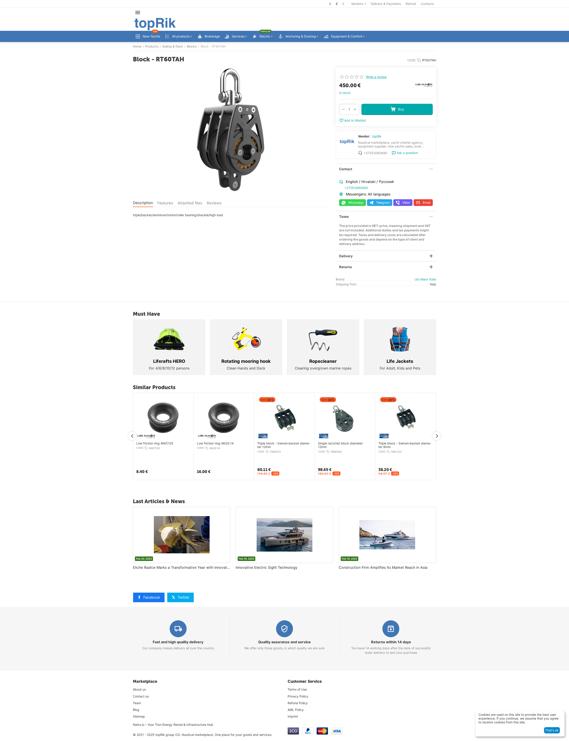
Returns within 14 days (391, 642)
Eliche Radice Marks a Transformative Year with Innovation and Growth (181, 567)
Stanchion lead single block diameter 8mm (235, 445)
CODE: (411, 60)
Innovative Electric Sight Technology (266, 567)
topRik (376, 136)
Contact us (141, 696)
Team (137, 703)
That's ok (552, 730)
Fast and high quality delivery (178, 642)
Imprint (293, 716)
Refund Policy (298, 703)
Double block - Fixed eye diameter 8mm (173, 445)
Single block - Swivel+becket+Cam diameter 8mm (355, 445)
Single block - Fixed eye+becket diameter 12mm (416, 445)
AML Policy (296, 710)
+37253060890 (356, 188)
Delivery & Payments (386, 4)
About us (139, 689)
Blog (136, 710)
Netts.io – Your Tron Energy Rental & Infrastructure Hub (173, 724)
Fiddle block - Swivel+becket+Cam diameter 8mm (294, 445)
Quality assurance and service (284, 642)
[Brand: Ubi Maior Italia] (424, 85)
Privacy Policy (298, 696)
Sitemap (139, 716)
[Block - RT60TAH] (231, 131)
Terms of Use (297, 689)
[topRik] (155, 24)
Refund (411, 4)
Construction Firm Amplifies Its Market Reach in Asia (383, 567)
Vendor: (364, 136)
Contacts (427, 4)
